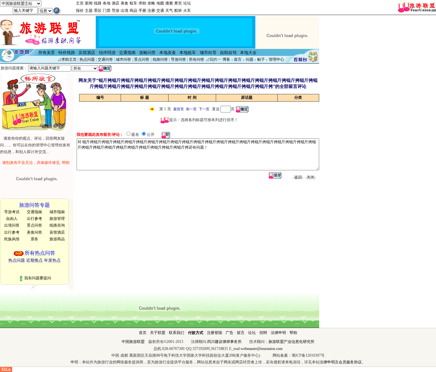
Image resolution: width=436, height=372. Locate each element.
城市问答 (123, 59)
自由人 (12, 218)
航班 (178, 10)
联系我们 (176, 332)
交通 (160, 10)
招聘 (263, 332)
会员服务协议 (350, 362)
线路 (97, 3)
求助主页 (69, 59)
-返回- (298, 177)
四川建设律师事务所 (224, 341)
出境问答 (11, 225)
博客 (226, 59)
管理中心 (276, 59)
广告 (229, 332)
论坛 (187, 3)
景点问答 (141, 59)
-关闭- (310, 177)
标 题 (144, 97)
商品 (133, 10)
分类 (298, 97)
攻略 (151, 3)
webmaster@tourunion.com (261, 348)
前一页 (191, 109)
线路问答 (160, 59)
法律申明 (278, 332)
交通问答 (105, 59)
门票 (106, 10)
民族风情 (11, 239)
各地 (106, 3)
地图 (160, 3)
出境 (124, 10)
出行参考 (34, 218)
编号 (100, 97)
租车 (133, 3)
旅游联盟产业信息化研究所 (291, 341)
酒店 (115, 3)
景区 (97, 10)
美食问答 (34, 232)
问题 (249, 59)
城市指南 (57, 212)
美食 (124, 3)
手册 (142, 10)
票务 (34, 239)
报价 (80, 10)
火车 (187, 10)
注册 (151, 10)
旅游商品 (57, 239)
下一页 (204, 109)
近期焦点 (34, 260)
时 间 (192, 97)
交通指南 (34, 212)
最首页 (178, 109)
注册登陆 (214, 332)
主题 (89, 10)
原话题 (246, 97)
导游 (115, 10)
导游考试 (11, 212)
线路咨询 (57, 225)
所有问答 (196, 59)
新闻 (89, 3)
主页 (80, 3)
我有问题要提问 (37, 278)
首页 (143, 332)
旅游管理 (57, 218)
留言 (238, 59)
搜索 (169, 3)
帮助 (293, 332)
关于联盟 (157, 332)
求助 (142, 3)
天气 (169, 10)
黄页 (178, 3)
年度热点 (52, 260)
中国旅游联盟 (133, 341)
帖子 (261, 59)
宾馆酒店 (57, 232)
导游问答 (178, 59)
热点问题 (87, 59)
